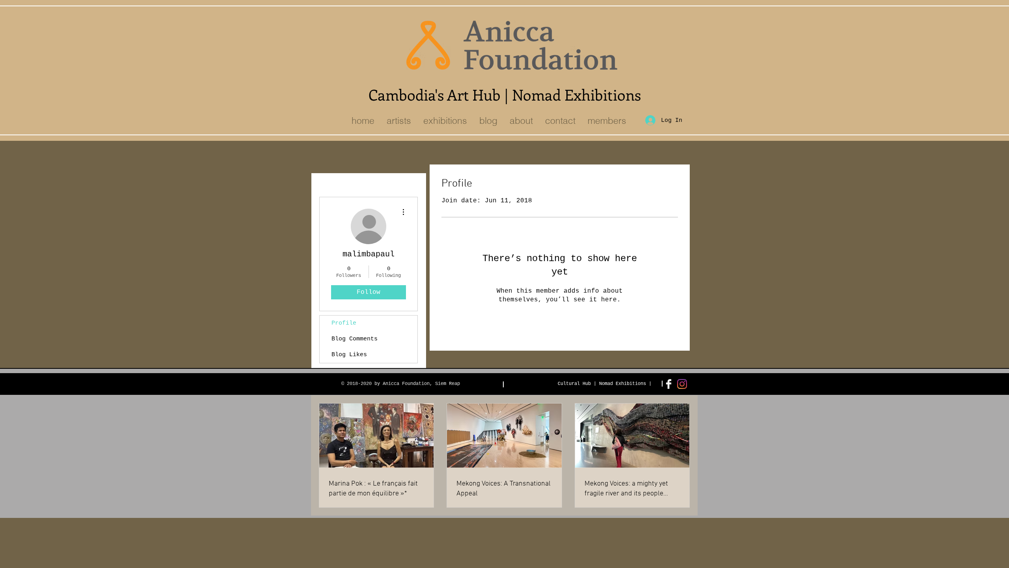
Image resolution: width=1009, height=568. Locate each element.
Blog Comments (354, 339)
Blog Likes (349, 354)
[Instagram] (682, 384)
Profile (343, 323)
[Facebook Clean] (669, 384)
